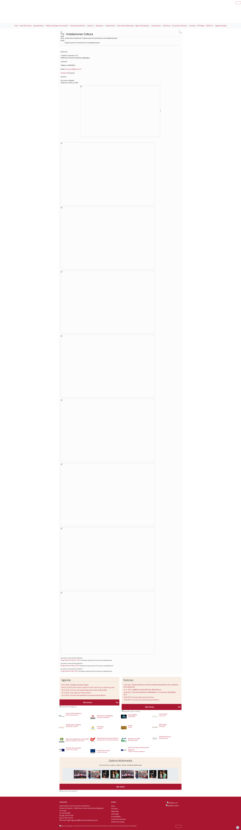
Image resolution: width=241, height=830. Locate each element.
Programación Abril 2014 (69, 671)
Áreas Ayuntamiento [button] (77, 26)
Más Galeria (120, 787)
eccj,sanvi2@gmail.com (73, 69)
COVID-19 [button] (209, 26)
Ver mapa (62, 811)
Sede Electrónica (26, 26)
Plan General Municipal (125, 26)
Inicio (16, 26)
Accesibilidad (115, 817)
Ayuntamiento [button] (38, 26)
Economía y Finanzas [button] (179, 26)
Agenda (66, 680)
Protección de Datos (118, 819)
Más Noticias (149, 707)
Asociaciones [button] (156, 26)
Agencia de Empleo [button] (142, 26)
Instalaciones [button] (110, 26)
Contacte (192, 26)
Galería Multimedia (120, 760)
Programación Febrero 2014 (71, 660)
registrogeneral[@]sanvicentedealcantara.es (82, 820)
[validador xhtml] (172, 805)
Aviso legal (115, 814)
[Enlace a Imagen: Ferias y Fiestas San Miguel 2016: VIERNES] (80, 774)
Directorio (166, 26)
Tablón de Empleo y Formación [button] (57, 26)
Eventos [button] (90, 26)
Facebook (64, 73)
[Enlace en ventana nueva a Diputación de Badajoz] (66, 826)
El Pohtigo (200, 26)
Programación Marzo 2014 (70, 666)
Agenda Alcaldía (220, 26)
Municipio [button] (99, 26)
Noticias (128, 680)
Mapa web (115, 811)
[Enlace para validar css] (172, 803)
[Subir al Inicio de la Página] (237, 827)
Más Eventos (87, 702)
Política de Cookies (118, 822)
